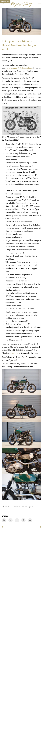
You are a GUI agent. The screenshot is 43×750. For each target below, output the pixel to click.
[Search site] (3, 4)
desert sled (6, 507)
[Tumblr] (17, 520)
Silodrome (14, 353)
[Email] (30, 520)
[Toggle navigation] (39, 4)
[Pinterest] (23, 520)
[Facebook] (4, 520)
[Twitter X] (10, 520)
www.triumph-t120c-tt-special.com (19, 68)
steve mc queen (27, 507)
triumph (5, 510)
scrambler (16, 507)
